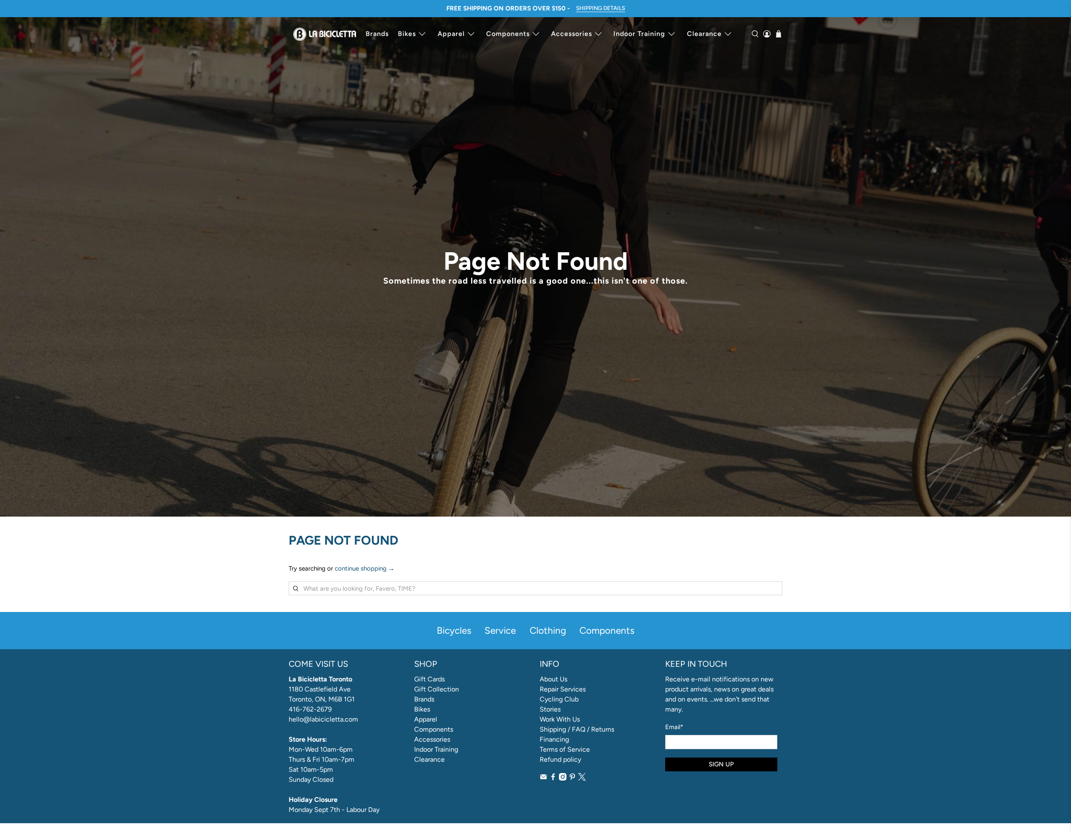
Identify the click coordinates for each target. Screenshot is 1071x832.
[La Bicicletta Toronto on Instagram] (562, 778)
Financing (554, 739)
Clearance (704, 34)
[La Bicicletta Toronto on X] (582, 778)
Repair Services (563, 689)
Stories (550, 709)
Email (674, 727)
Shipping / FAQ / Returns (577, 729)
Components (508, 34)
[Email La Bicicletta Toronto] (543, 778)
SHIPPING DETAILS (600, 8)
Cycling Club (559, 699)
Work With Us (560, 719)
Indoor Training (639, 34)
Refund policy (560, 759)
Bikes (407, 34)
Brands (377, 34)
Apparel (451, 34)
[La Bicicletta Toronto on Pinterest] (572, 778)
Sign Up (721, 764)
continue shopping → (365, 568)
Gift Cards (429, 679)
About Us (553, 679)
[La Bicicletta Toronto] (324, 33)
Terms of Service (565, 749)
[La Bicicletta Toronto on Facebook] (553, 778)
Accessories (571, 34)
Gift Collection (436, 689)
